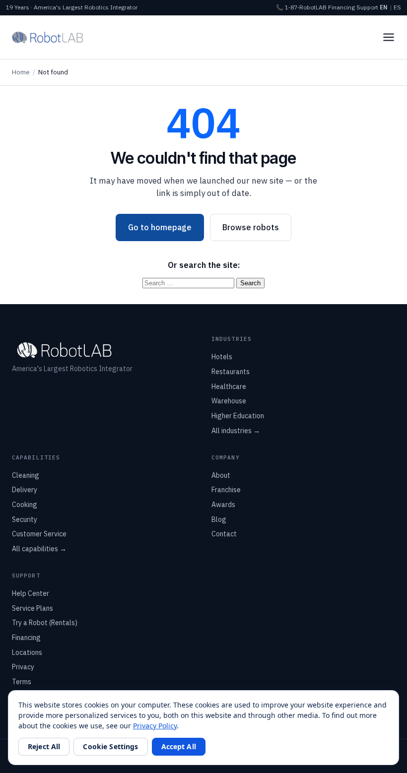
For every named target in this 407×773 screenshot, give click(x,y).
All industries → (235, 430)
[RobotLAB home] (47, 37)
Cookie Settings (110, 746)
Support (367, 7)
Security (24, 519)
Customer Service (39, 533)
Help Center (30, 593)
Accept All (178, 746)
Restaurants (230, 371)
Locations (27, 652)
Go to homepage (160, 227)
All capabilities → (39, 548)
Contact (224, 533)
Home (21, 72)
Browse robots (250, 227)
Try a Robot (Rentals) (44, 622)
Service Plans (32, 608)
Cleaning (25, 475)
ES (397, 7)
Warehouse (228, 400)
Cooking (24, 504)
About (220, 475)
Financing (341, 7)
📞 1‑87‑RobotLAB (301, 7)
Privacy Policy (155, 725)
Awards (223, 504)
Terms (21, 681)
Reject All (44, 746)
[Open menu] (388, 37)
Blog (218, 519)
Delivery (24, 489)
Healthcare (228, 386)
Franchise (226, 489)
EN (384, 7)
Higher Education (237, 415)
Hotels (221, 356)
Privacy (23, 666)
